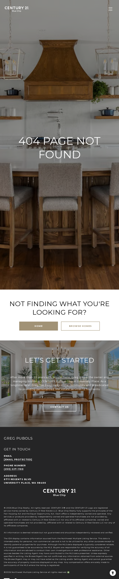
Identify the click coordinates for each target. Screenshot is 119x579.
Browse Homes (80, 326)
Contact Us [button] (59, 407)
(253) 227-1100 (14, 469)
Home (39, 326)
